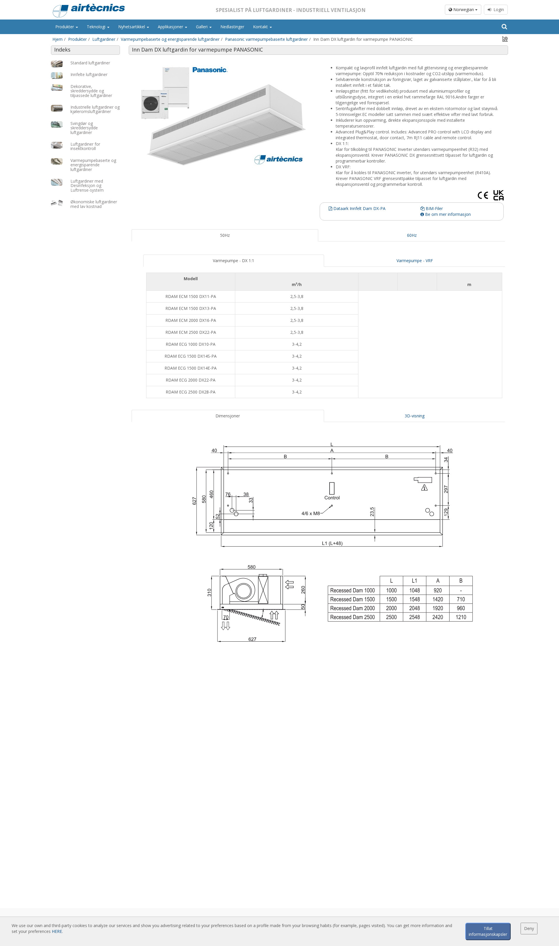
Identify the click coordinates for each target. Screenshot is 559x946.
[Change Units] (505, 38)
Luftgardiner (103, 39)
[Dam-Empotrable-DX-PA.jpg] (225, 115)
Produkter (65, 26)
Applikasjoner (171, 26)
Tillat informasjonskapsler (488, 931)
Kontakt (261, 26)
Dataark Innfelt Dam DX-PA (358, 208)
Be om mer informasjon (447, 214)
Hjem (57, 39)
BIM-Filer (433, 208)
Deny (529, 928)
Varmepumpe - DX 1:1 (233, 260)
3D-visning (414, 416)
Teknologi (97, 26)
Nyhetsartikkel (132, 26)
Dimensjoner (227, 416)
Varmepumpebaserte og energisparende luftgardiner (170, 39)
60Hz (412, 235)
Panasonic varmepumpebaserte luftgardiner (266, 39)
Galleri (202, 26)
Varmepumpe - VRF (415, 260)
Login (497, 9)
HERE (57, 931)
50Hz (225, 235)
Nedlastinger (232, 26)
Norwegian (463, 9)
